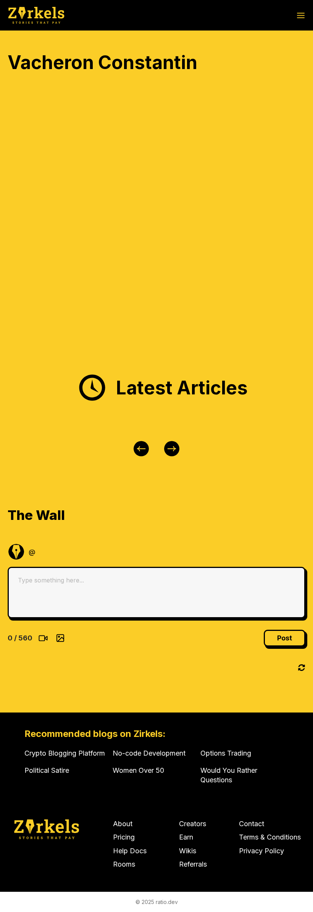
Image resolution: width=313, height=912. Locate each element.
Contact (251, 824)
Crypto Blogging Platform (64, 753)
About (122, 824)
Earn (186, 837)
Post (284, 638)
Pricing (124, 837)
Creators (192, 824)
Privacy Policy (261, 851)
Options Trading (225, 753)
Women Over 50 (138, 770)
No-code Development (149, 753)
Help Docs (130, 851)
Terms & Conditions (270, 837)
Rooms (124, 864)
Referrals (193, 864)
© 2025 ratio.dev (157, 902)
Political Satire (46, 770)
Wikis (187, 851)
